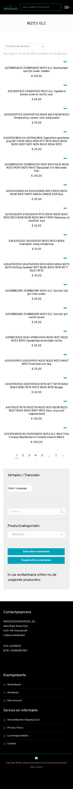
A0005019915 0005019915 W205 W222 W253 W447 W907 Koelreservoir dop (37, 362)
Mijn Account (14, 700)
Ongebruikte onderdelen (36, 560)
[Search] (58, 7)
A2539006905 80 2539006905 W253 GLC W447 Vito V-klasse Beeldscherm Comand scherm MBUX (36, 435)
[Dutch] (9, 482)
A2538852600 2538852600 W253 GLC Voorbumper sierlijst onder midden (36, 69)
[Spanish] (26, 482)
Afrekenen (13, 692)
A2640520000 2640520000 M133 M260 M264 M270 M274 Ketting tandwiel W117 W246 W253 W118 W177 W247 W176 (36, 268)
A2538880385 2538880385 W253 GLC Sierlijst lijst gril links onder (36, 292)
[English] (12, 482)
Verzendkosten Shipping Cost (23, 720)
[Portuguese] (22, 482)
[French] (15, 482)
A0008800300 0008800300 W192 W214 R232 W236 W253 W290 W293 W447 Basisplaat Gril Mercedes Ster (36, 168)
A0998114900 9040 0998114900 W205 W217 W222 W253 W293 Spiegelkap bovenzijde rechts (36, 339)
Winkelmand (14, 684)
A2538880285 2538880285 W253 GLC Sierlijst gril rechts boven (36, 316)
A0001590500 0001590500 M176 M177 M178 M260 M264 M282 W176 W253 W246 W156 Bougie (36, 386)
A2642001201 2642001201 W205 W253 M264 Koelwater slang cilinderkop (36, 242)
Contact (11, 743)
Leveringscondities (18, 735)
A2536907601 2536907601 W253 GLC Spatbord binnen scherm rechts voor (36, 93)
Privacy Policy (15, 727)
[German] (19, 482)
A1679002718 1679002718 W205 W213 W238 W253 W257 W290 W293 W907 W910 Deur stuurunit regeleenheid (36, 411)
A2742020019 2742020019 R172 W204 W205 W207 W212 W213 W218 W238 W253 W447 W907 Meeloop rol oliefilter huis (36, 218)
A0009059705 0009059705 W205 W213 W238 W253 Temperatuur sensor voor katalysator (36, 116)
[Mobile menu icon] (67, 7)
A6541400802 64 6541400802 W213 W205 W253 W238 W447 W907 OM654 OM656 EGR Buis (36, 193)
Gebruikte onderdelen (36, 551)
